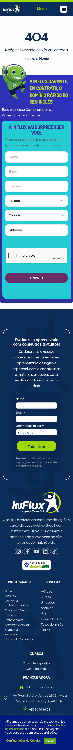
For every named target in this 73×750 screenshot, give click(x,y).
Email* (20, 412)
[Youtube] (36, 551)
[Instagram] (19, 551)
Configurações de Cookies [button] (23, 740)
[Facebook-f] (27, 551)
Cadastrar (36, 446)
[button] (63, 9)
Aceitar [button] (50, 740)
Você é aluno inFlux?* (30, 426)
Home (44, 59)
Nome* (21, 399)
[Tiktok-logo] (54, 551)
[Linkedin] (45, 551)
